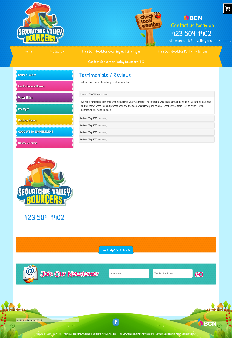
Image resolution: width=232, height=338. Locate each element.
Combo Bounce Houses (31, 86)
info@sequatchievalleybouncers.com (191, 40)
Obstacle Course (27, 143)
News (40, 333)
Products (56, 51)
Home (28, 51)
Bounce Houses (27, 75)
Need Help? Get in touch (116, 250)
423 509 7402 (191, 33)
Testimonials (65, 333)
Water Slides (25, 97)
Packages (23, 109)
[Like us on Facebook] (115, 321)
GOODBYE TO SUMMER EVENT (35, 132)
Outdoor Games (27, 120)
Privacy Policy (50, 333)
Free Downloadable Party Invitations (182, 51)
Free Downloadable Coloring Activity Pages (111, 51)
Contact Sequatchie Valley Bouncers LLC (116, 61)
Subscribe (199, 274)
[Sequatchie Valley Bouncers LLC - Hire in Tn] (40, 23)
